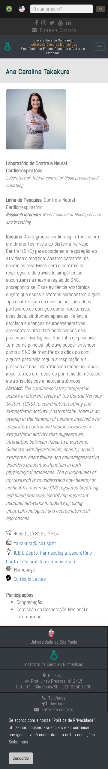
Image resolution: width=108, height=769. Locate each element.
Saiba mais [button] (18, 742)
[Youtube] (61, 22)
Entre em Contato (58, 29)
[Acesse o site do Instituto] (53, 655)
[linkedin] (69, 22)
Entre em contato (57, 709)
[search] (100, 9)
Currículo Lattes (30, 578)
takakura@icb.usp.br (35, 543)
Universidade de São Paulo (54, 642)
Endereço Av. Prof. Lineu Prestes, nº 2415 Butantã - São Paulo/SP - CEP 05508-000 (54, 681)
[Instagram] (44, 22)
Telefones (57, 698)
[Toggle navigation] (99, 46)
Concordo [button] (21, 758)
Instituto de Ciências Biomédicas (53, 664)
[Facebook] (37, 22)
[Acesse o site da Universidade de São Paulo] (54, 634)
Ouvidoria (57, 703)
